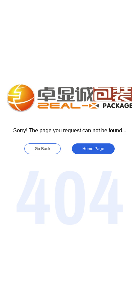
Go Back (42, 148)
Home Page (93, 148)
